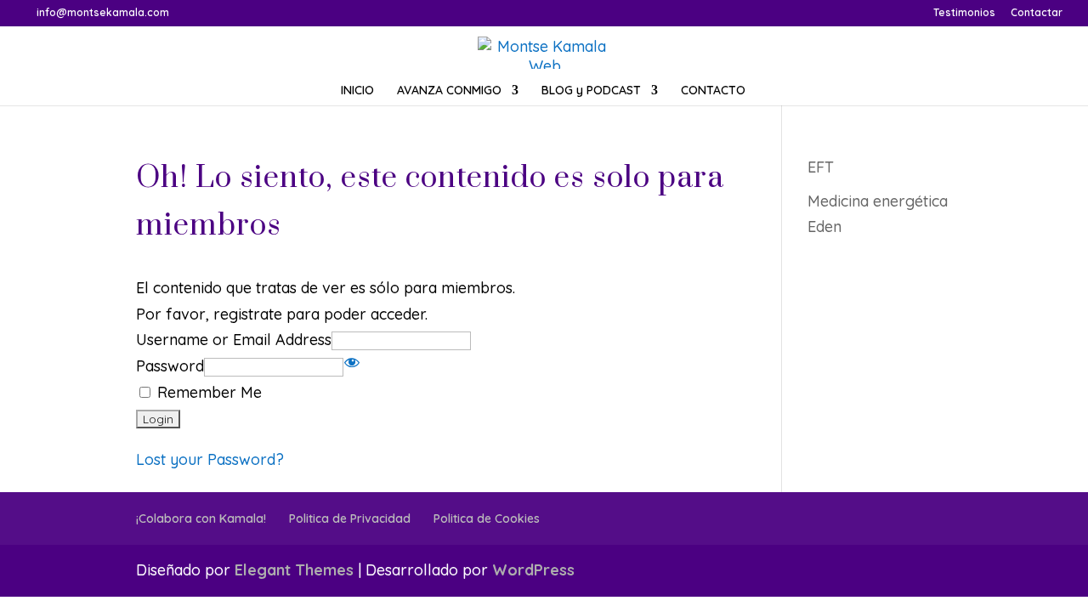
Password (170, 366)
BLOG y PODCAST (591, 91)
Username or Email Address (234, 339)
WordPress (533, 570)
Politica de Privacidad (350, 518)
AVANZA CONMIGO (449, 91)
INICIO (357, 91)
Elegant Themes (294, 570)
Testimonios (964, 13)
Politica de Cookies (487, 518)
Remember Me (207, 392)
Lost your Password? (210, 459)
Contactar (1036, 13)
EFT (821, 167)
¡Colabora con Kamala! (201, 518)
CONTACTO (713, 91)
